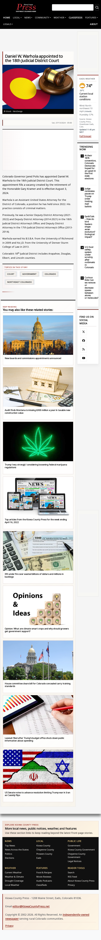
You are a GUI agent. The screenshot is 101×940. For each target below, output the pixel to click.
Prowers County (44, 853)
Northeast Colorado (19, 282)
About (94, 24)
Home (6, 17)
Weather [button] (59, 17)
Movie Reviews (43, 876)
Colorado (50, 274)
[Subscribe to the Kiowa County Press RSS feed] (83, 349)
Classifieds (75, 17)
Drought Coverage (14, 880)
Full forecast (85, 136)
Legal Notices (74, 861)
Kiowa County (43, 845)
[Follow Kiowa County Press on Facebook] (83, 340)
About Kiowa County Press (81, 880)
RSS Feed (72, 876)
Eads (38, 857)
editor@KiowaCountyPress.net (31, 906)
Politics (8, 853)
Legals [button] (7, 24)
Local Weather (12, 884)
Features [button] (90, 17)
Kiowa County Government (81, 849)
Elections (9, 857)
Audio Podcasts (44, 880)
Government (29, 274)
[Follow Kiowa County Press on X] (83, 332)
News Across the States (17, 849)
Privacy (71, 884)
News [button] (27, 17)
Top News (10, 845)
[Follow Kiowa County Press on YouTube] (83, 358)
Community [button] (42, 17)
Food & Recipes (44, 872)
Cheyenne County (45, 849)
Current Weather (13, 872)
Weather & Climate (14, 876)
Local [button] (16, 17)
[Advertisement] (38, 149)
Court (10, 274)
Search (71, 872)
